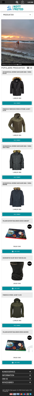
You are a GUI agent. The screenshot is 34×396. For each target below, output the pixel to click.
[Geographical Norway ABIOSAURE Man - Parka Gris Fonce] (17, 159)
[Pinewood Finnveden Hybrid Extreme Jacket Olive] (17, 122)
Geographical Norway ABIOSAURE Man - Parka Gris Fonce (17, 146)
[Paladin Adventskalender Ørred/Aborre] (17, 345)
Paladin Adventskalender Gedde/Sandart (16, 221)
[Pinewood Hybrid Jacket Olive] (17, 308)
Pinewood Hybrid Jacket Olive (12, 295)
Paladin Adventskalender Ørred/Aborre (16, 332)
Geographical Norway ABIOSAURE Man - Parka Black (17, 72)
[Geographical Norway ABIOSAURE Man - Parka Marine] (17, 196)
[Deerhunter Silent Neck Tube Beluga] (17, 271)
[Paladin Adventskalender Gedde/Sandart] (17, 234)
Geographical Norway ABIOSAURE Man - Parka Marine (17, 183)
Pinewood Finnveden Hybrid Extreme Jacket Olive (16, 109)
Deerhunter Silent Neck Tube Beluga (14, 258)
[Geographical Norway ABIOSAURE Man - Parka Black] (17, 85)
